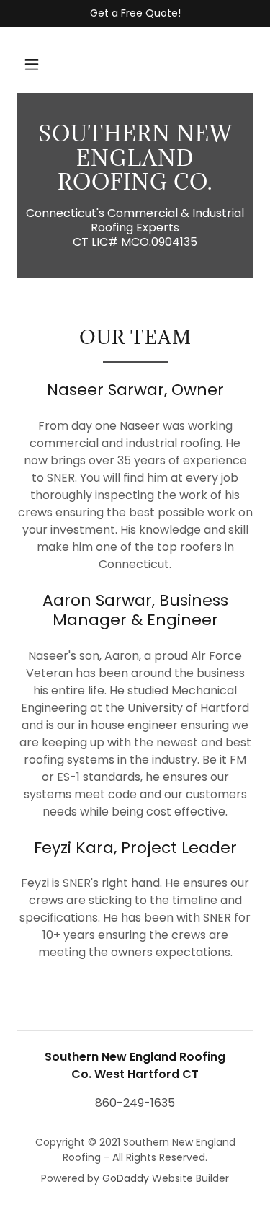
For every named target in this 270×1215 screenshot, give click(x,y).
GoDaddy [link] (125, 1178)
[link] (135, 158)
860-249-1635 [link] (135, 1103)
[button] (31, 64)
